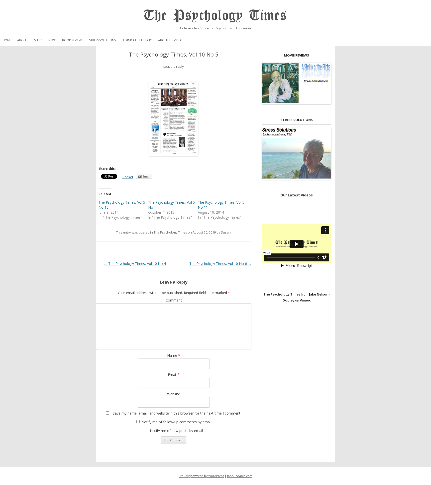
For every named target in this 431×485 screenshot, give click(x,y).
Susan (226, 232)
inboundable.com (239, 476)
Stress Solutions (102, 40)
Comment (174, 300)
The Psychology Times (215, 15)
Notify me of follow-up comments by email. (176, 422)
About (22, 40)
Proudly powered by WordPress (201, 476)
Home (6, 40)
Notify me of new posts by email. (177, 430)
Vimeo (305, 300)
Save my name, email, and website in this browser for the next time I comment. (177, 413)
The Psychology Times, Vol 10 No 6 (220, 263)
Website (173, 394)
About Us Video (170, 40)
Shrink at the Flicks (137, 40)
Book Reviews (72, 40)
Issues (37, 40)
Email (174, 374)
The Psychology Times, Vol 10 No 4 (135, 263)
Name (173, 355)
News (52, 40)
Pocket (127, 177)
